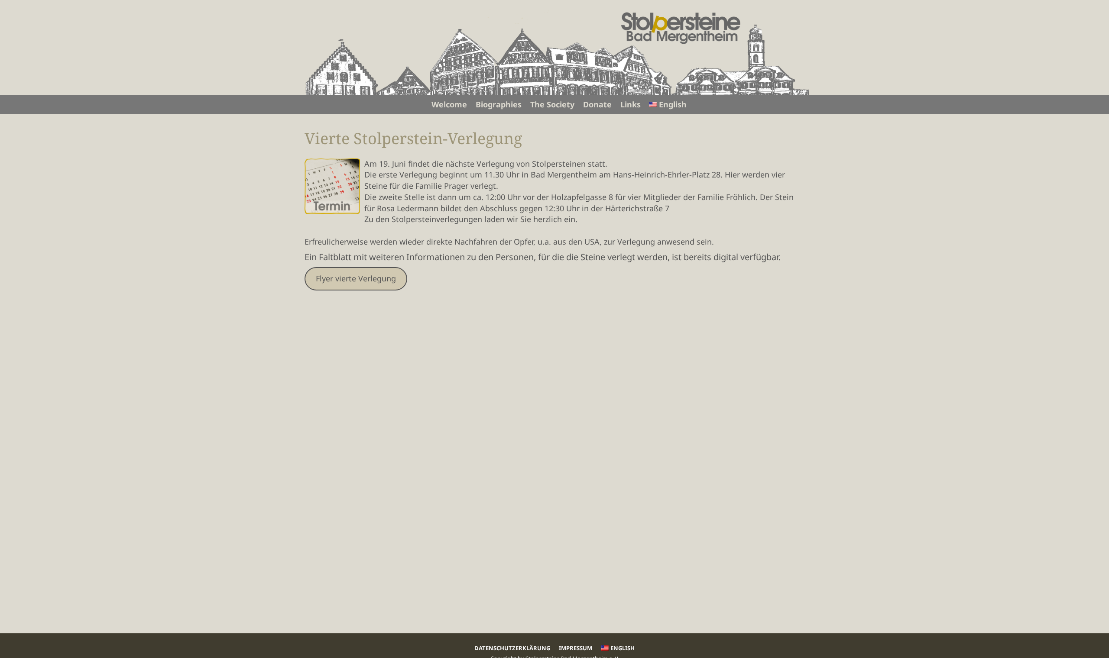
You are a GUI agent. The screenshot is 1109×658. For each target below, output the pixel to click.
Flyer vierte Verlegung (356, 278)
